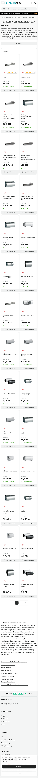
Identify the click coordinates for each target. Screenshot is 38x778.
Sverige (6, 751)
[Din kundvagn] (30, 3)
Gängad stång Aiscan (8, 682)
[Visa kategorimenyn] (3, 2)
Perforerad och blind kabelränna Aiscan (14, 662)
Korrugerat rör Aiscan (8, 665)
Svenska (7, 754)
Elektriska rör (17, 17)
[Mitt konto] (35, 3)
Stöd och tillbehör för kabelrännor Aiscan (14, 685)
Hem (2, 17)
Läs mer (4, 761)
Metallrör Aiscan (6, 667)
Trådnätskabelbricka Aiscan (10, 673)
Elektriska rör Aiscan (7, 676)
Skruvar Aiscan (6, 670)
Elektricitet (8, 17)
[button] (12, 72)
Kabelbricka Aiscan (7, 679)
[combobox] (19, 9)
